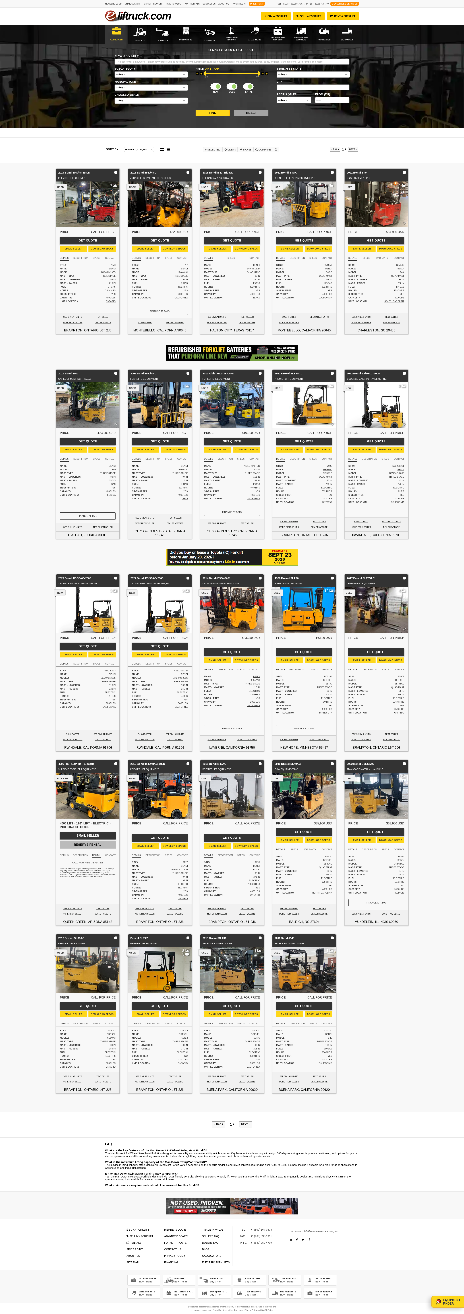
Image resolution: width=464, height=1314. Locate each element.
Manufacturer (126, 82)
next (352, 149)
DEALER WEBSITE (103, 322)
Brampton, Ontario (81, 330)
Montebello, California (154, 330)
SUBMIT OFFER (145, 322)
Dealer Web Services (344, 4)
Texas (256, 297)
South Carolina (394, 301)
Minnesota (325, 712)
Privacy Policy (251, 1310)
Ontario (111, 301)
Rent (149, 1281)
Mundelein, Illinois (371, 922)
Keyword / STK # (127, 56)
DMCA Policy (267, 1310)
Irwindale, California (371, 535)
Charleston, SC (371, 330)
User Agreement (236, 1310)
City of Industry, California (160, 531)
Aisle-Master (252, 466)
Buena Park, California (227, 1090)
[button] (151, 74)
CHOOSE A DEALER (127, 95)
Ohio (185, 498)
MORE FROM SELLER (72, 322)
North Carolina (322, 893)
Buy (141, 1281)
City (280, 82)
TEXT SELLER (102, 317)
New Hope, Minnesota (299, 747)
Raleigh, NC (299, 922)
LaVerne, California (227, 747)
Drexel (327, 469)
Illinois (399, 893)
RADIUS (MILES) (287, 94)
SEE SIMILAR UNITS (72, 317)
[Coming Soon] (291, 1240)
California (181, 297)
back (335, 149)
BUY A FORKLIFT (277, 16)
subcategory (125, 69)
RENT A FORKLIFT (344, 16)
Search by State (289, 69)
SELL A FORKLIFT (310, 16)
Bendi (112, 268)
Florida (111, 495)
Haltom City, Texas (227, 330)
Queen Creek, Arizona (82, 922)
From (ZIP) (322, 94)
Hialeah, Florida (82, 535)
